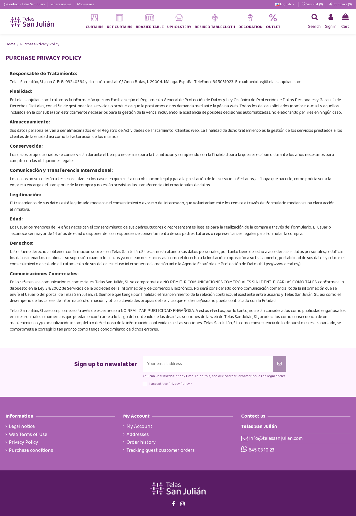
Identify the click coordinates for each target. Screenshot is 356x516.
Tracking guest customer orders (161, 450)
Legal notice (22, 426)
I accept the (170, 384)
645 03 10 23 (261, 450)
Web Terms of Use (28, 434)
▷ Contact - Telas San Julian (24, 4)
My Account (139, 426)
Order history (141, 442)
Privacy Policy (23, 442)
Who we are (85, 4)
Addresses (138, 434)
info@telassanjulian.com (276, 438)
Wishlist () (314, 4)
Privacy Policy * (180, 384)
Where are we (61, 4)
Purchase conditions (31, 450)
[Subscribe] (279, 364)
